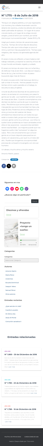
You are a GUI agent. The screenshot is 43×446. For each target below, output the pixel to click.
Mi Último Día (10, 314)
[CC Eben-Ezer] (7, 7)
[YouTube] (17, 189)
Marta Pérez (10, 275)
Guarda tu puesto (12, 310)
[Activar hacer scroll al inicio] (39, 442)
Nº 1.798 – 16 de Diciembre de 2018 (20, 409)
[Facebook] (7, 189)
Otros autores (10, 294)
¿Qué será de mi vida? (13, 306)
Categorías (8, 257)
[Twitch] (26, 189)
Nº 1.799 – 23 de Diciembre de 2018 (20, 383)
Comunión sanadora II (13, 321)
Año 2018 (14, 159)
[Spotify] (22, 189)
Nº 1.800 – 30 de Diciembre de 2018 (20, 354)
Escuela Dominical (12, 283)
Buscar (34, 201)
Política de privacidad (12, 436)
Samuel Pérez (10, 290)
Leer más (11, 367)
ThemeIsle (30, 441)
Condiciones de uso (31, 436)
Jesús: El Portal (11, 318)
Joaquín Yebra (11, 286)
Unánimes (9, 279)
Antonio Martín (11, 271)
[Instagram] (12, 189)
